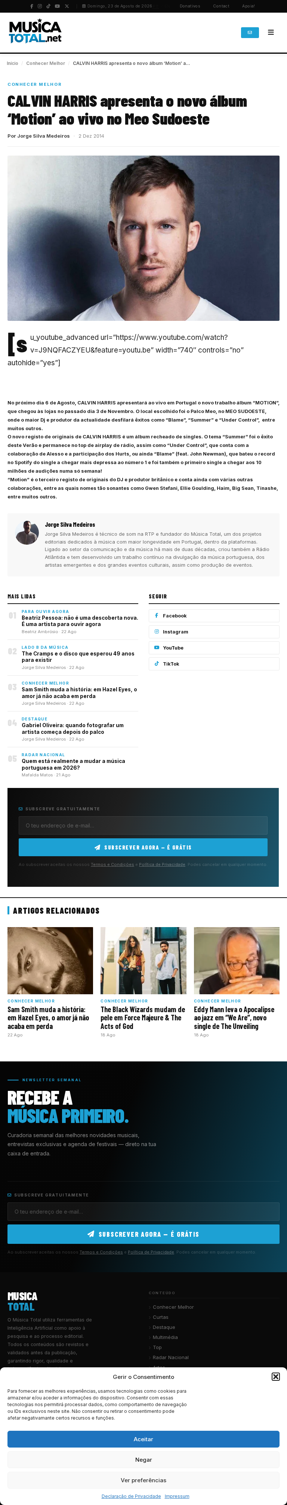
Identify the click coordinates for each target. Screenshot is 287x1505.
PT (155, 6)
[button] (276, 1376)
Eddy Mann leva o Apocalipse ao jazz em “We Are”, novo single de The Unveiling (234, 1017)
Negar (143, 1459)
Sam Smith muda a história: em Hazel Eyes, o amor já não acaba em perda (79, 692)
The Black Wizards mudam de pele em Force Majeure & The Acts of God (143, 1017)
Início (12, 63)
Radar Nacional (171, 1357)
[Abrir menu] (271, 32)
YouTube (173, 648)
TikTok (171, 664)
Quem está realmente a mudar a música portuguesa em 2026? (73, 764)
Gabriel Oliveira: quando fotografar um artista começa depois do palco (73, 728)
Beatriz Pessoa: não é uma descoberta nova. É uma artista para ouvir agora (80, 621)
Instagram (175, 632)
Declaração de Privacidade (131, 1496)
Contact (221, 6)
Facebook (175, 616)
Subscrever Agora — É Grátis (148, 847)
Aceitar (143, 1439)
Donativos (190, 6)
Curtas (161, 1317)
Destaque (164, 1327)
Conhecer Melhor (45, 63)
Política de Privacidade (162, 864)
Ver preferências (143, 1480)
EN (167, 6)
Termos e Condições (112, 864)
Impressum (177, 1496)
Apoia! (248, 6)
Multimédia (165, 1337)
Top (157, 1347)
